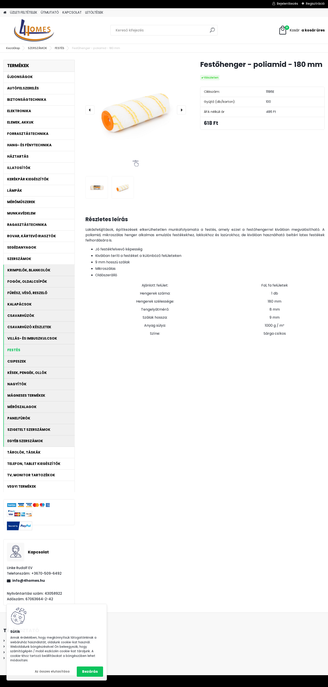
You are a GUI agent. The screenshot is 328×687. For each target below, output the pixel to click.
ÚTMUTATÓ (50, 12)
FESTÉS (59, 48)
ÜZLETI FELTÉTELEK (23, 12)
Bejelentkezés (287, 3)
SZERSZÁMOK (37, 48)
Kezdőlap (13, 48)
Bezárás (90, 671)
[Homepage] (4, 12)
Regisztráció (315, 3)
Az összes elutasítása (52, 671)
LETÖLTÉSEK (94, 12)
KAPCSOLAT (72, 12)
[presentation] (89, 109)
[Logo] (34, 30)
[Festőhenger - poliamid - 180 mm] (135, 110)
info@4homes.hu (28, 580)
